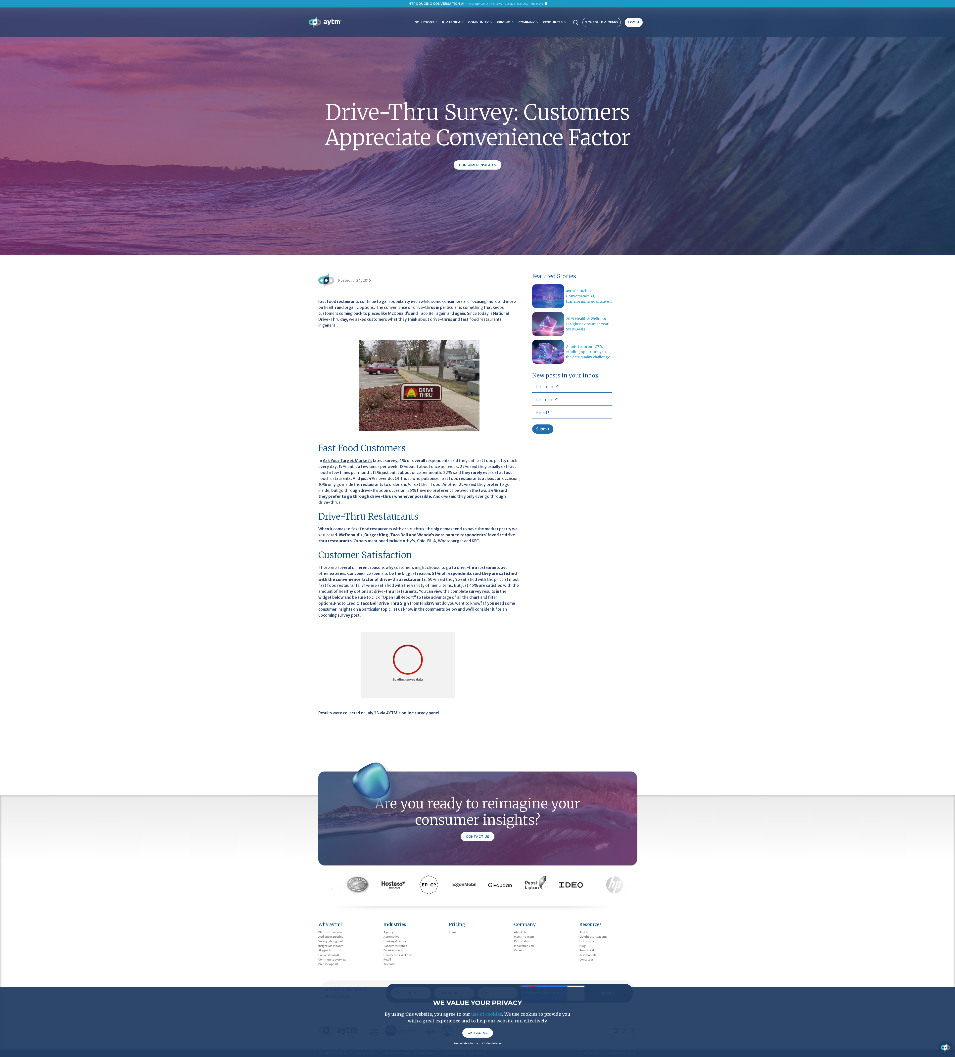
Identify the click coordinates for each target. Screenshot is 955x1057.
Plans (452, 932)
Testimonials (587, 955)
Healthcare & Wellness (397, 955)
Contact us (586, 959)
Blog (582, 946)
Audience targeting (330, 936)
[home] (324, 22)
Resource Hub (588, 950)
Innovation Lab (524, 946)
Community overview (332, 959)
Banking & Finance (395, 941)
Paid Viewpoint (328, 964)
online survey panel (420, 712)
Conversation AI (328, 955)
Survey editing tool (330, 941)
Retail (387, 959)
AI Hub (583, 932)
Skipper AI (325, 950)
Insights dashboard (330, 946)
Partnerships (522, 941)
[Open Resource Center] (946, 1048)
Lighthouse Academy (593, 936)
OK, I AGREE (478, 1033)
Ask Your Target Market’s (347, 460)
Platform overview (330, 932)
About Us (520, 932)
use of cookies (486, 1014)
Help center (586, 941)
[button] (426, 22)
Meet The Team (524, 936)
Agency (388, 932)
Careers (519, 950)
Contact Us (477, 836)
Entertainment (392, 950)
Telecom (389, 964)
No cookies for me (466, 1043)
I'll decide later (491, 1043)
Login (633, 22)
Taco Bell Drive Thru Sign (384, 603)
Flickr (425, 603)
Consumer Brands (395, 946)
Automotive (391, 936)
